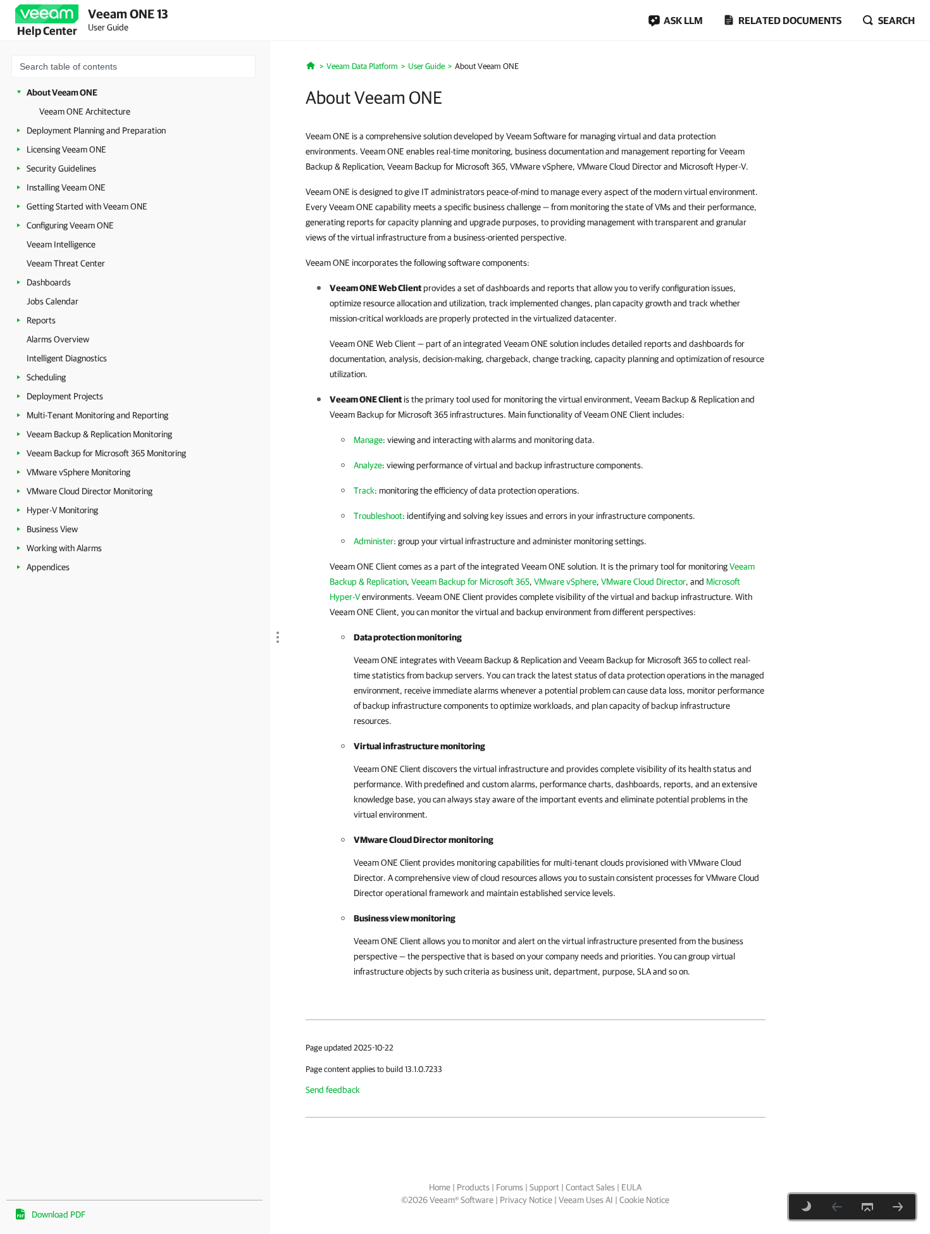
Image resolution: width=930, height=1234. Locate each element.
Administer (374, 541)
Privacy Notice (526, 1200)
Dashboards (49, 282)
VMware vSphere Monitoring (78, 472)
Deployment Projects (65, 396)
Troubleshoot (378, 516)
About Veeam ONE (62, 92)
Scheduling (46, 377)
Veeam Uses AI (586, 1200)
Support (544, 1187)
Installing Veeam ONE (66, 187)
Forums (509, 1187)
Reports (41, 320)
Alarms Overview (58, 339)
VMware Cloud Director (643, 581)
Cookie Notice (644, 1200)
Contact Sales (590, 1187)
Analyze (368, 465)
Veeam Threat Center (66, 263)
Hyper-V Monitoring (62, 510)
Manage (368, 440)
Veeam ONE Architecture (84, 111)
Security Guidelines (61, 168)
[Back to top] (867, 1206)
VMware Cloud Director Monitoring (89, 491)
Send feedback (333, 1090)
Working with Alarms (64, 548)
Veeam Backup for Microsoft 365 (470, 581)
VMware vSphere (565, 581)
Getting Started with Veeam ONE (87, 206)
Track (364, 490)
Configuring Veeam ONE (70, 225)
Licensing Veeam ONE (66, 149)
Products (473, 1187)
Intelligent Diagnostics (67, 358)
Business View (52, 529)
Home (439, 1187)
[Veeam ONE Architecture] (897, 1206)
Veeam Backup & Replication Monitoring (99, 434)
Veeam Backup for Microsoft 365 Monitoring (106, 453)
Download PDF (58, 1214)
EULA (631, 1187)
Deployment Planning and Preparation (96, 130)
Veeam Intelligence (61, 244)
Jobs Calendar (52, 301)
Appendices (48, 567)
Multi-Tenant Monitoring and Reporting (97, 415)
